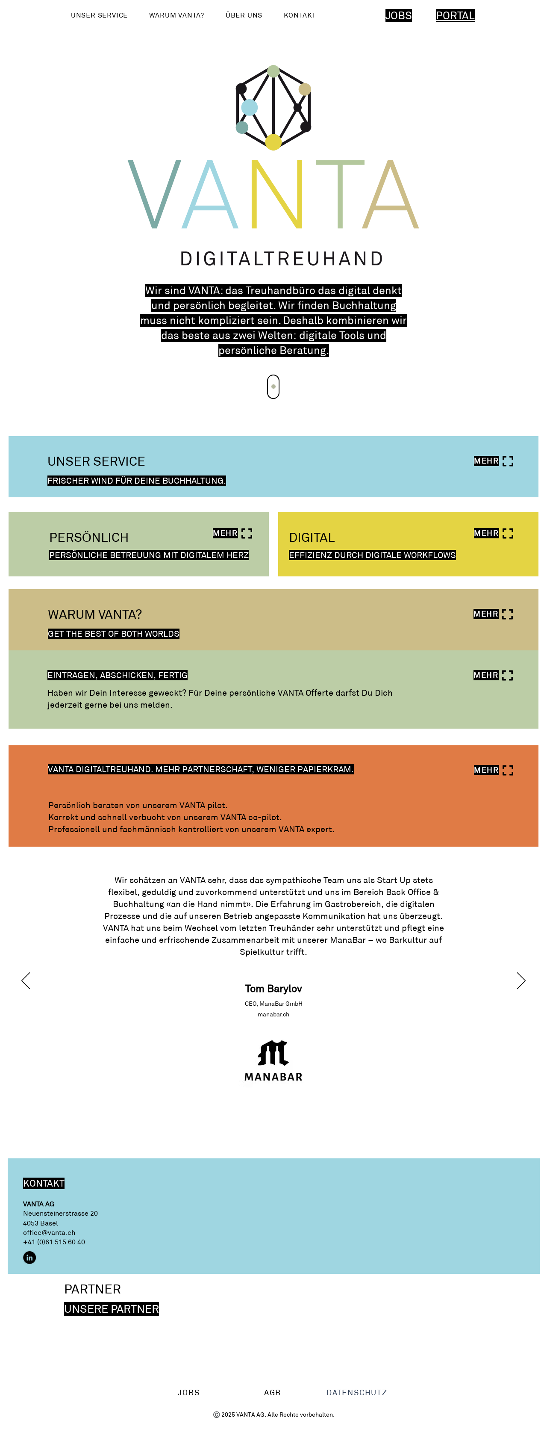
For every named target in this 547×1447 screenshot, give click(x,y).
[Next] (273, 387)
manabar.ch (273, 1014)
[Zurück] (25, 981)
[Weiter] (521, 981)
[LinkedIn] (29, 1257)
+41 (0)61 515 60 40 (54, 1242)
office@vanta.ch (49, 1232)
